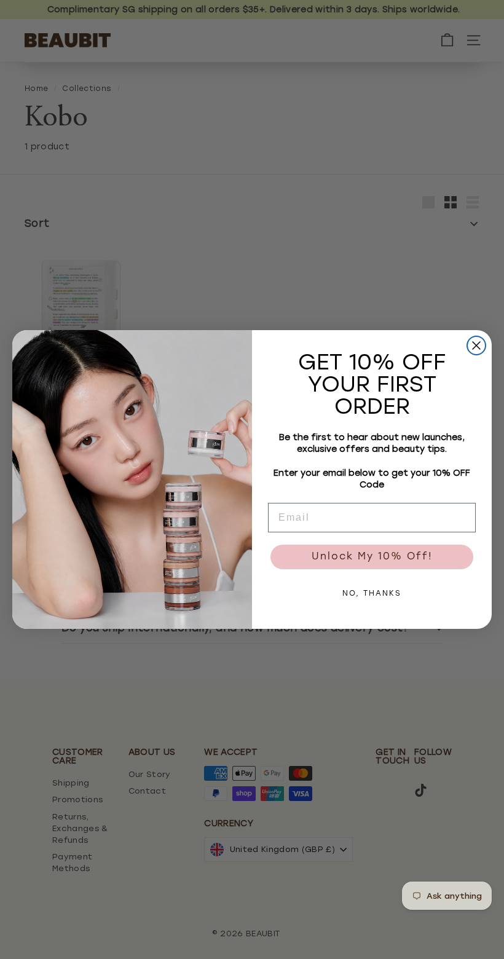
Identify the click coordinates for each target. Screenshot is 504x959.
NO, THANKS (371, 594)
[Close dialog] (476, 345)
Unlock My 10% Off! (372, 557)
